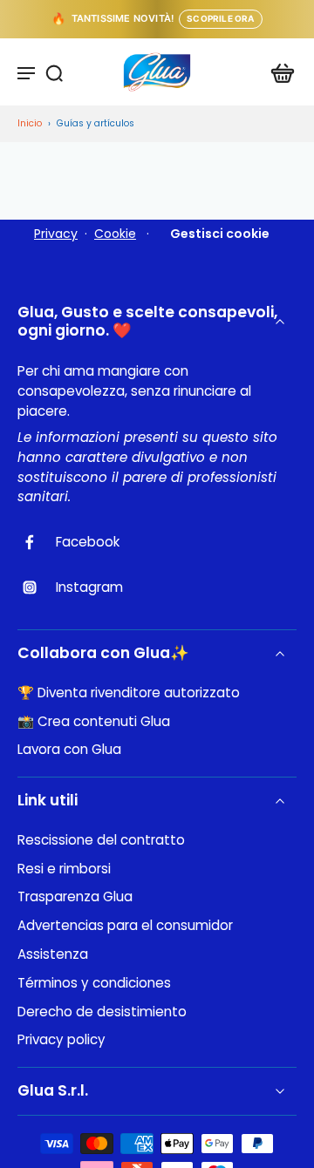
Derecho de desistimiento (102, 1012)
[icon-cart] (277, 72)
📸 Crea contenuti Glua (93, 721)
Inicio (29, 123)
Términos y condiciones (94, 983)
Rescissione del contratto (101, 840)
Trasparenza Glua (75, 897)
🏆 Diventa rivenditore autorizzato (128, 693)
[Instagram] (36, 587)
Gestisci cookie (220, 233)
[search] (54, 72)
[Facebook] (36, 542)
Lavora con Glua (69, 749)
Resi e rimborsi (64, 869)
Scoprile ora (220, 18)
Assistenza (52, 954)
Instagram (89, 587)
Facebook (87, 542)
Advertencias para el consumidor (125, 925)
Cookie (115, 233)
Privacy (56, 233)
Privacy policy (61, 1040)
